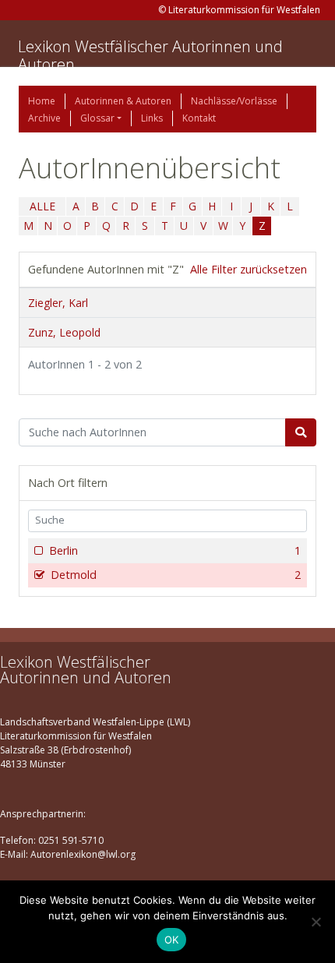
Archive (44, 118)
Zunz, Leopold (64, 332)
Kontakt (199, 118)
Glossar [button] (97, 118)
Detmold (176, 574)
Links (152, 118)
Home (41, 101)
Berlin (175, 550)
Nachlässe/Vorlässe (234, 101)
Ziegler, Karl (58, 302)
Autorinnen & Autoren (123, 101)
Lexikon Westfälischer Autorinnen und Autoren (150, 55)
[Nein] (315, 921)
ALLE (42, 206)
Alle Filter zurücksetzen (248, 269)
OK (171, 939)
